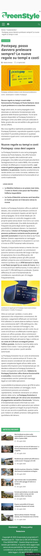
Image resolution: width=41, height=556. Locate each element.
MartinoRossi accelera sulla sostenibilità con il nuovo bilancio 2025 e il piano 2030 (26, 436)
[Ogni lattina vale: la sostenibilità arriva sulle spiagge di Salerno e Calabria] (7, 482)
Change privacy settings (33, 554)
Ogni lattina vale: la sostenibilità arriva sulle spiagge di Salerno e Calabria (25, 482)
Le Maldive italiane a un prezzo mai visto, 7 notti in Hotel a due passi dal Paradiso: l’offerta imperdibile (22, 190)
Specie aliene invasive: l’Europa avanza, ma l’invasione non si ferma (26, 516)
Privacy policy (26, 527)
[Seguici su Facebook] (8, 24)
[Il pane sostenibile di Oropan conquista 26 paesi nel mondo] (7, 506)
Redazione (20, 531)
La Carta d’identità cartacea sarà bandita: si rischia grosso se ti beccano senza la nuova (22, 199)
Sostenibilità (6, 41)
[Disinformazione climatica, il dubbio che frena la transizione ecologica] (7, 471)
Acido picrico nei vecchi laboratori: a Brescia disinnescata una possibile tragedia (27, 448)
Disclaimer (13, 527)
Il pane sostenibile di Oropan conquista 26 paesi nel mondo (24, 505)
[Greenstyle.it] (20, 15)
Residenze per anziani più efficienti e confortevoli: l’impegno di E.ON (27, 460)
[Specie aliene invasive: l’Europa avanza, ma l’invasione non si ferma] (7, 517)
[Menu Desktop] (3, 24)
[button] (39, 24)
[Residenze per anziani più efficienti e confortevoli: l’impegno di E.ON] (7, 461)
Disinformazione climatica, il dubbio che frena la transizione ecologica (27, 470)
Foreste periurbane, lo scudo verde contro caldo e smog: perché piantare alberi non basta (26, 494)
